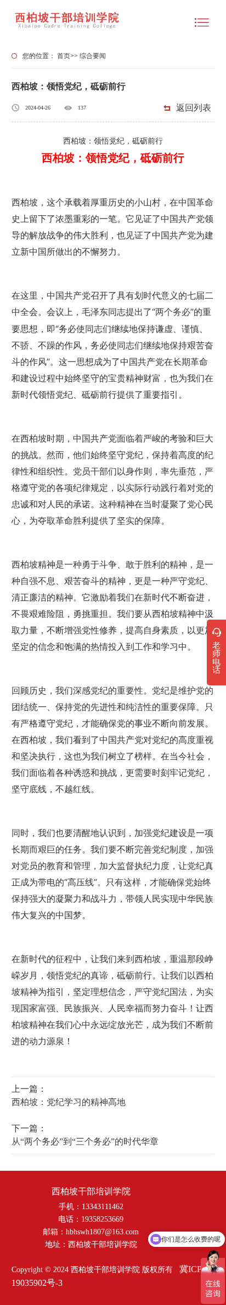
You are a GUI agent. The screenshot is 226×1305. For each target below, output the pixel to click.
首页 (63, 56)
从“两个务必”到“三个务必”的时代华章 (85, 1141)
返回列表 (193, 107)
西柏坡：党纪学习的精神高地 (69, 1102)
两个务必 (172, 312)
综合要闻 (93, 56)
